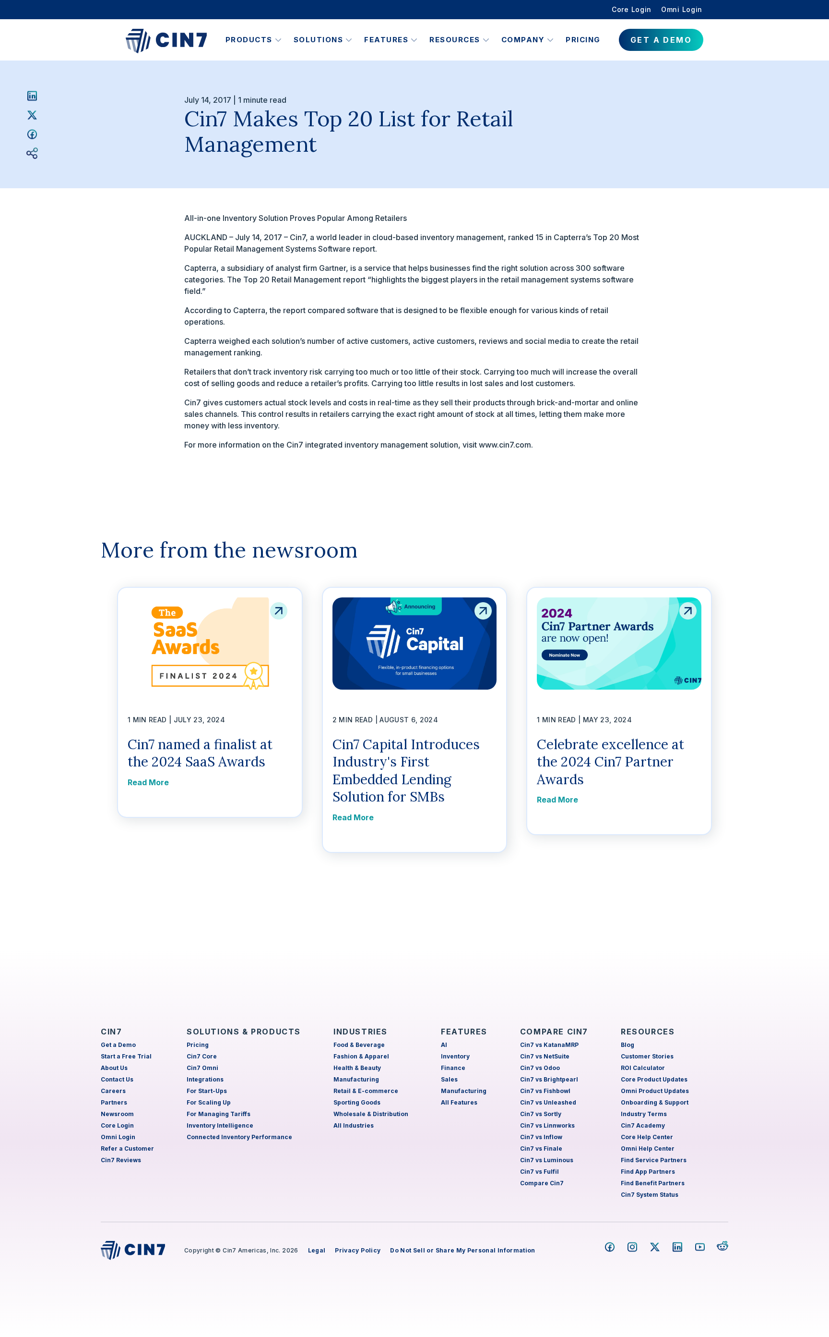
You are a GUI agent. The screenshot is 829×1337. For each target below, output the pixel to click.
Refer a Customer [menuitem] (127, 1148)
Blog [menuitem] (627, 1044)
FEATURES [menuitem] (464, 1031)
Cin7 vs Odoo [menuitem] (540, 1067)
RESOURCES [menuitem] (648, 1031)
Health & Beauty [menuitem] (357, 1067)
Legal (317, 1250)
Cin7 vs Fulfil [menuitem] (539, 1171)
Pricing (583, 39)
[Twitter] (32, 115)
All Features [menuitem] (459, 1102)
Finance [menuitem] (453, 1067)
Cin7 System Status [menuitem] (649, 1194)
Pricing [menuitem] (198, 1044)
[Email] (32, 153)
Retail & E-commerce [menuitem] (365, 1090)
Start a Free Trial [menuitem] (126, 1056)
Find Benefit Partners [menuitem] (653, 1183)
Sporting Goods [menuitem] (356, 1102)
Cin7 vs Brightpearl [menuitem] (549, 1079)
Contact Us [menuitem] (117, 1079)
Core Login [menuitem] (631, 9)
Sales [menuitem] (449, 1079)
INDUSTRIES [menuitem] (360, 1031)
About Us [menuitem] (114, 1067)
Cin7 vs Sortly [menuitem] (540, 1114)
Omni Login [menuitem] (681, 9)
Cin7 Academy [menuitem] (643, 1125)
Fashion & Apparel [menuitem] (361, 1056)
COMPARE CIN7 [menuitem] (554, 1031)
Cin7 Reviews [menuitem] (121, 1160)
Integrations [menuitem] (205, 1079)
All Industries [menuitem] (353, 1125)
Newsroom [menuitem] (117, 1114)
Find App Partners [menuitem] (648, 1171)
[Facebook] (32, 134)
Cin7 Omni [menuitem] (202, 1067)
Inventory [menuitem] (455, 1056)
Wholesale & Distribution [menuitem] (370, 1114)
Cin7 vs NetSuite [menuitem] (544, 1056)
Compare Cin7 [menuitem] (542, 1183)
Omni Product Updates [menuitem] (655, 1090)
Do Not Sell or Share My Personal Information (462, 1250)
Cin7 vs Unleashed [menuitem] (548, 1102)
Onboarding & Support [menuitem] (654, 1102)
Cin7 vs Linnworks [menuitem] (547, 1125)
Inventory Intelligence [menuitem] (220, 1125)
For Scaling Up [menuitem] (209, 1102)
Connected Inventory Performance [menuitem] (239, 1137)
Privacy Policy (357, 1250)
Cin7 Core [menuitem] (202, 1056)
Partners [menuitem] (114, 1102)
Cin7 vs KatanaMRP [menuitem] (549, 1044)
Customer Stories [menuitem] (647, 1056)
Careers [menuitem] (113, 1090)
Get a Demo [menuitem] (118, 1044)
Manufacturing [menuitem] (356, 1079)
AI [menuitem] (444, 1044)
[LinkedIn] (32, 95)
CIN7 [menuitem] (111, 1031)
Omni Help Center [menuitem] (648, 1148)
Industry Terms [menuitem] (644, 1114)
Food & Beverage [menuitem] (359, 1044)
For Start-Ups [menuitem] (207, 1090)
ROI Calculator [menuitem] (643, 1067)
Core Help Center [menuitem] (647, 1137)
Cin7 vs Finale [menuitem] (541, 1148)
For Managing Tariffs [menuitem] (218, 1114)
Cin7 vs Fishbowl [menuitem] (545, 1090)
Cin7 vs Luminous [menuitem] (546, 1160)
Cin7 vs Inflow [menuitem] (541, 1137)
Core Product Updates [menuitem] (654, 1079)
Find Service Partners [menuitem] (654, 1160)
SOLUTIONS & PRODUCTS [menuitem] (244, 1031)
